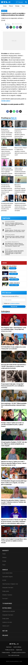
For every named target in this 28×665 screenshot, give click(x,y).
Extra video (6, 608)
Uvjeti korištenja (17, 647)
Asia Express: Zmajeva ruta (10, 584)
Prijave (5, 635)
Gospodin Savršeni (7, 587)
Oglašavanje (19, 649)
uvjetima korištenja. (15, 303)
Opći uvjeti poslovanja (13, 655)
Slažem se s (12, 303)
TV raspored (7, 603)
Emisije (17, 6)
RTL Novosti (6, 293)
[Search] (26, 2)
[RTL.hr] (5, 2)
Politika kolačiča (6, 652)
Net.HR (4, 631)
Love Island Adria (7, 573)
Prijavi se (14, 306)
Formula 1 (5, 598)
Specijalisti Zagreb (7, 576)
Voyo (23, 6)
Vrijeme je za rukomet (8, 611)
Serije (5, 6)
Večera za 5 (5, 626)
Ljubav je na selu (7, 622)
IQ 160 (4, 580)
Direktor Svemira (7, 595)
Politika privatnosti (9, 649)
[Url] (20, 27)
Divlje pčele (5, 591)
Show (4, 263)
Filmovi (11, 6)
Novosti (5, 550)
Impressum (8, 647)
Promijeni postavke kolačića (18, 652)
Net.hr (14, 118)
